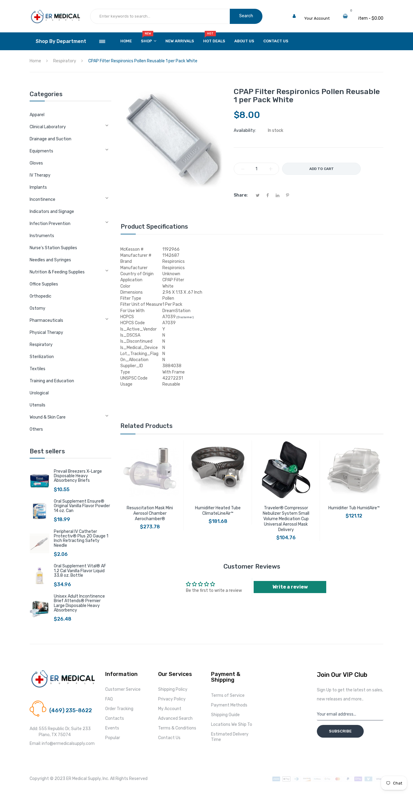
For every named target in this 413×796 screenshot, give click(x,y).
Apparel (37, 114)
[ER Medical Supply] (55, 12)
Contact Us (169, 737)
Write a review (290, 587)
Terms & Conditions (177, 728)
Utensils (37, 405)
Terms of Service (228, 695)
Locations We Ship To (231, 724)
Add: (34, 728)
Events (112, 728)
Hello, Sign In (316, 12)
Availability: (245, 130)
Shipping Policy (172, 689)
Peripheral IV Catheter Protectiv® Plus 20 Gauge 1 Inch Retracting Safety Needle (81, 538)
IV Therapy (40, 175)
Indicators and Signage (52, 211)
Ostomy (37, 308)
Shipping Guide (225, 714)
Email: (35, 743)
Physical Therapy (46, 332)
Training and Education (52, 380)
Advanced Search (175, 718)
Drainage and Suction (50, 139)
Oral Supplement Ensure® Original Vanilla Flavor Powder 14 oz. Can (82, 506)
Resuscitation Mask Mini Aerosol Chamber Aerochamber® (150, 513)
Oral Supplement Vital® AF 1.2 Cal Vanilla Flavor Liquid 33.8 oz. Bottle (80, 570)
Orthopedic (40, 296)
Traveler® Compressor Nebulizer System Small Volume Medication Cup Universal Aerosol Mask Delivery (286, 518)
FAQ (109, 699)
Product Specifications (154, 226)
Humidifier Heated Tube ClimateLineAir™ (218, 510)
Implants (38, 187)
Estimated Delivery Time (230, 737)
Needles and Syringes (50, 260)
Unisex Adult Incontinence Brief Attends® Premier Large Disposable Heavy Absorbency (79, 603)
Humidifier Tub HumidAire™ (354, 508)
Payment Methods (229, 705)
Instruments (42, 235)
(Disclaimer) (185, 317)
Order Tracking (119, 708)
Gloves (36, 163)
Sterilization (42, 356)
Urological (39, 393)
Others (36, 429)
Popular (112, 737)
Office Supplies (44, 284)
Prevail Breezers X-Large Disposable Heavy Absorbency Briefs (78, 476)
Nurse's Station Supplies (53, 247)
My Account (169, 708)
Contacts (114, 718)
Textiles (37, 368)
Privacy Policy (172, 699)
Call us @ (57, 703)
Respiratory (41, 344)
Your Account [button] (317, 18)
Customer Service (123, 689)
